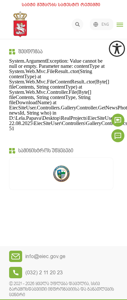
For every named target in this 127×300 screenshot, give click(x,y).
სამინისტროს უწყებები (45, 151)
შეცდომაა (30, 52)
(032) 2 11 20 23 (44, 272)
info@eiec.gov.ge (45, 256)
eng (105, 24)
